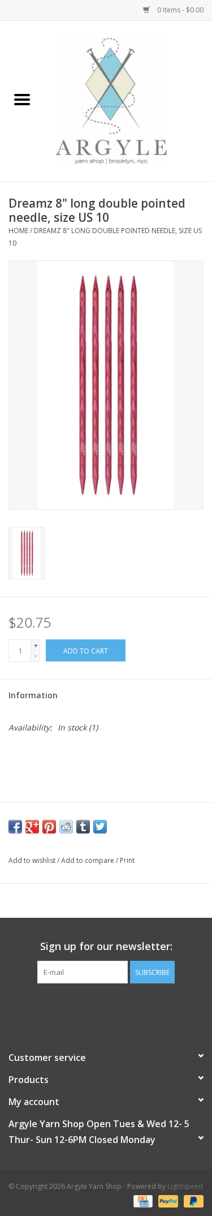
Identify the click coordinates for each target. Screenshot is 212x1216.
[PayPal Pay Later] (192, 1200)
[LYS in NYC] (128, 99)
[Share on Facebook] (15, 826)
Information (33, 695)
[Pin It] (49, 826)
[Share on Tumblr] (83, 826)
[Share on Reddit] (66, 826)
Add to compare (88, 860)
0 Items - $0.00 (179, 10)
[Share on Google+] (32, 826)
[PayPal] (167, 1200)
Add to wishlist (32, 860)
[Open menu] (22, 99)
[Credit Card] (141, 1200)
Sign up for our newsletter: (106, 946)
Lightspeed (185, 1186)
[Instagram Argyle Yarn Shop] (106, 1007)
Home (18, 230)
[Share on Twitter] (100, 826)
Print (127, 860)
